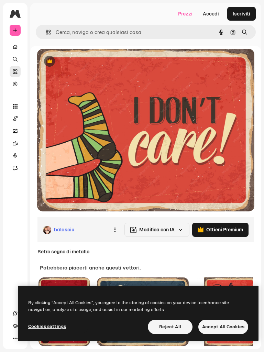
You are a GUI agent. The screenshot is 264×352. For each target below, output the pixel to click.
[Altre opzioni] (115, 230)
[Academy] (15, 325)
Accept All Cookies (223, 327)
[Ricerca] (15, 59)
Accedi (211, 14)
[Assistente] (15, 168)
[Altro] (15, 338)
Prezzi (185, 14)
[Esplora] (15, 83)
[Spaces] (15, 118)
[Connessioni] (15, 313)
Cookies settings (47, 326)
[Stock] (15, 71)
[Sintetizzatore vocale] (15, 155)
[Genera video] (15, 143)
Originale (83, 61)
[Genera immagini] (15, 130)
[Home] (15, 46)
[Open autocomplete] (45, 32)
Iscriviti (241, 14)
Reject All (170, 327)
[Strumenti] (15, 106)
